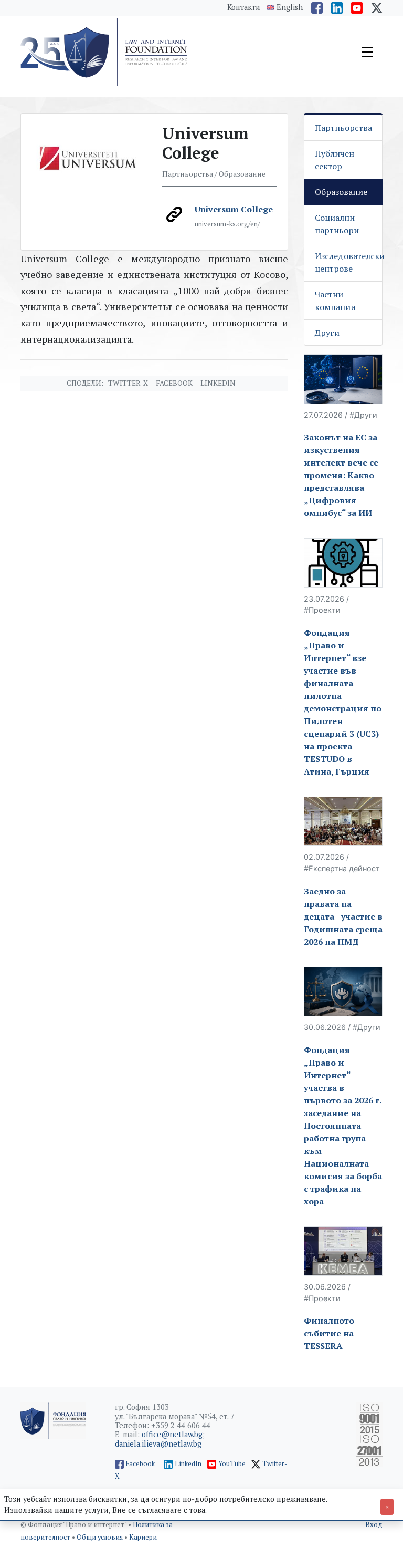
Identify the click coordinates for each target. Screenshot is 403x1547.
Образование (242, 174)
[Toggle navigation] (367, 52)
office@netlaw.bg (172, 1434)
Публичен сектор (334, 160)
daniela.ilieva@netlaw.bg (158, 1444)
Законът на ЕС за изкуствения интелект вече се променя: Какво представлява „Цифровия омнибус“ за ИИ (341, 475)
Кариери (143, 1537)
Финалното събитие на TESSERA (329, 1333)
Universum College (234, 209)
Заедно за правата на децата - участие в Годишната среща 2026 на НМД (343, 916)
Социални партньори (337, 224)
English (290, 7)
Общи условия (100, 1537)
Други (327, 332)
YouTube (232, 1463)
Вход (374, 1524)
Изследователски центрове (349, 262)
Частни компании (335, 300)
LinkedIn (188, 1463)
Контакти (243, 7)
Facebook (174, 383)
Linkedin (218, 383)
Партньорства (343, 127)
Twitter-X (128, 383)
